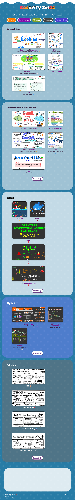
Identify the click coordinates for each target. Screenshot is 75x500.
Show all (36, 179)
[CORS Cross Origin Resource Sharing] (19, 336)
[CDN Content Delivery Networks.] (55, 140)
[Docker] (37, 209)
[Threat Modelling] (28, 273)
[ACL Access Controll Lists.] (28, 162)
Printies (47, 20)
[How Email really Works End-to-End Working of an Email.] (28, 119)
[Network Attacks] (28, 441)
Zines (10, 20)
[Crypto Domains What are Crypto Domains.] (28, 140)
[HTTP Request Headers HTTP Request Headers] (55, 314)
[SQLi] (28, 252)
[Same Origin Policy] (28, 419)
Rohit (54, 15)
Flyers (35, 20)
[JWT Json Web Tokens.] (28, 83)
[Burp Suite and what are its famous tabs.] (28, 314)
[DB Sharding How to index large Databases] (28, 62)
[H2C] (28, 376)
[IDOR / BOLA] (28, 398)
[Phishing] (19, 209)
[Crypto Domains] (55, 62)
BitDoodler (23, 20)
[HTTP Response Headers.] (55, 119)
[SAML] (28, 231)
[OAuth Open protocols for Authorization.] (55, 40)
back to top (65, 495)
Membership (60, 20)
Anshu (60, 15)
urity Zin (37, 7)
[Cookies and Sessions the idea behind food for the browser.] (28, 40)
